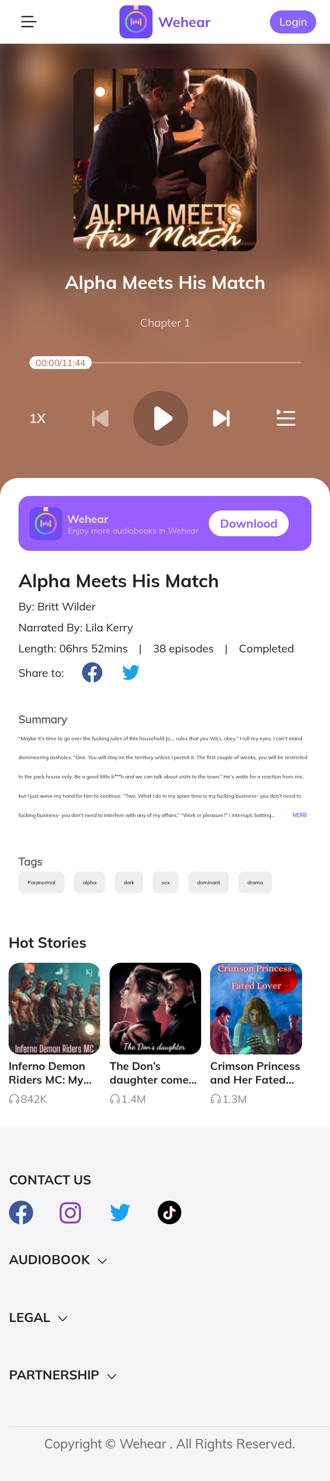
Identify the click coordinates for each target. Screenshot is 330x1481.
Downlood (249, 523)
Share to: (41, 672)
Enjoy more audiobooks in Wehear (132, 530)
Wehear (184, 21)
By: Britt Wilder (56, 606)
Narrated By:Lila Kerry (75, 627)
